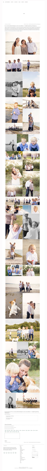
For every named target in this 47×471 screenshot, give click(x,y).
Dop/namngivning (22, 449)
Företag (21, 452)
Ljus (20, 455)
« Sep (33, 457)
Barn (20, 446)
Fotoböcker (21, 453)
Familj (21, 451)
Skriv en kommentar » (7, 414)
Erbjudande (21, 450)
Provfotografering (22, 457)
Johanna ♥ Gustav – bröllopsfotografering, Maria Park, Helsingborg (32, 442)
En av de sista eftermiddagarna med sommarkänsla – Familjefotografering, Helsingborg (20, 25)
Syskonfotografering (22, 459)
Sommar (21, 458)
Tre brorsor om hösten (8, 442)
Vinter (21, 462)
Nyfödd (21, 456)
